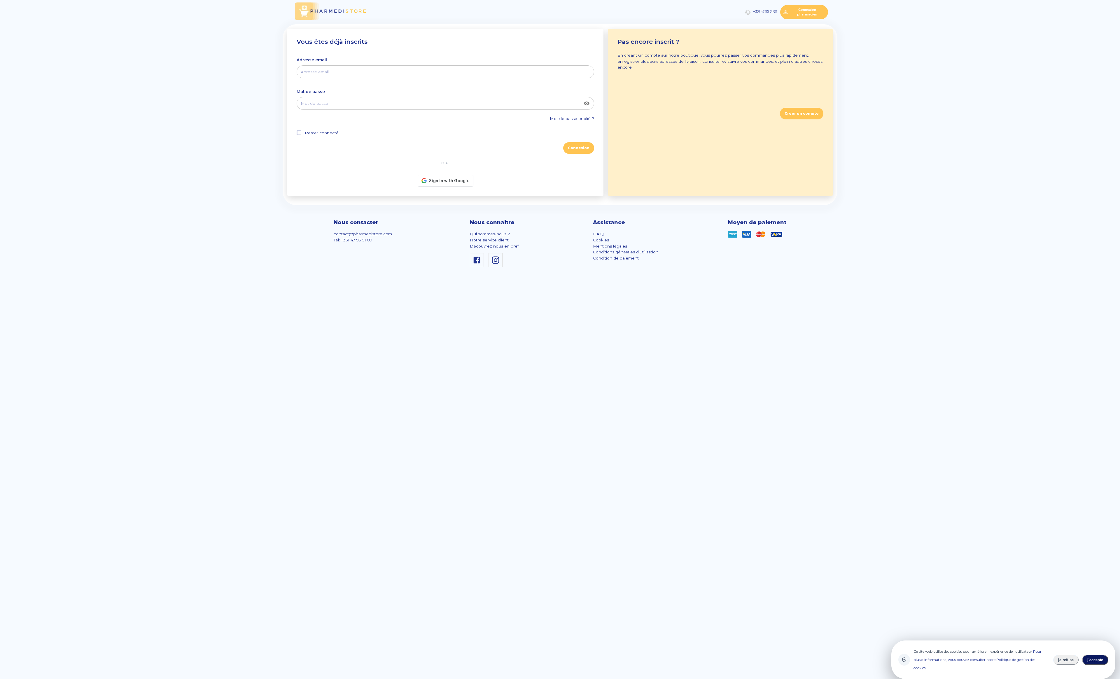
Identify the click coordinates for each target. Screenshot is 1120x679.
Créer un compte (802, 113)
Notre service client (489, 240)
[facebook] (478, 265)
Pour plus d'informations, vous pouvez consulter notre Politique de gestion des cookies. (978, 659)
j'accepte (1095, 660)
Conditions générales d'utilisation (625, 252)
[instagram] (497, 265)
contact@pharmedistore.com (363, 233)
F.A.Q (598, 233)
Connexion (578, 148)
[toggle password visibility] (586, 103)
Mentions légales (610, 246)
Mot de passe (311, 91)
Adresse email (312, 60)
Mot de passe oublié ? (572, 118)
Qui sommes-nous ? (490, 233)
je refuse (1066, 660)
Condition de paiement (616, 258)
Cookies (601, 240)
